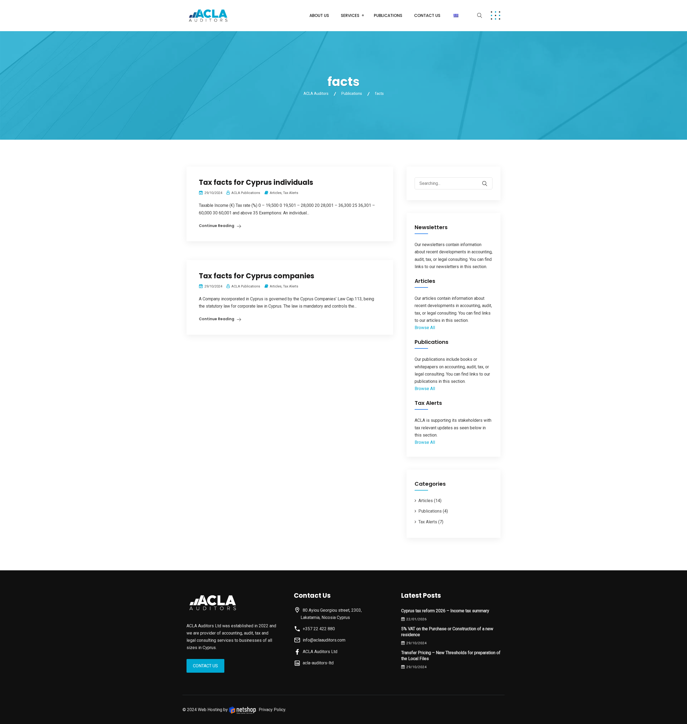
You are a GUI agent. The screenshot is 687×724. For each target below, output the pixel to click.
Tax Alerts (290, 193)
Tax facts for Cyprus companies (256, 276)
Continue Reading (216, 225)
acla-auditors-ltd (317, 662)
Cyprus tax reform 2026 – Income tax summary (445, 610)
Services (350, 15)
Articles (276, 193)
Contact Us (427, 15)
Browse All (425, 327)
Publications (388, 15)
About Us (319, 15)
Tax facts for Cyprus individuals (256, 182)
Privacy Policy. (272, 709)
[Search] (488, 179)
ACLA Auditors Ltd (319, 651)
